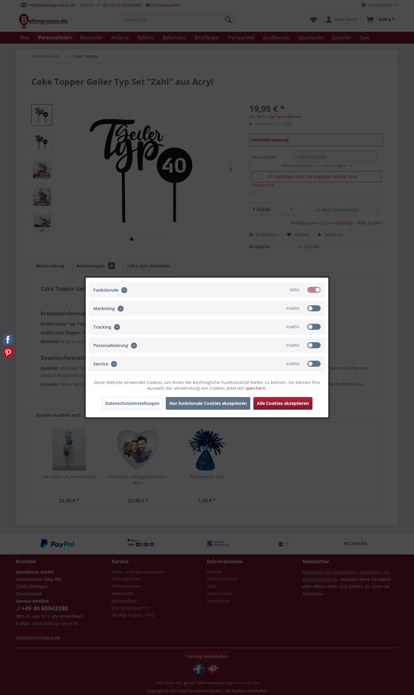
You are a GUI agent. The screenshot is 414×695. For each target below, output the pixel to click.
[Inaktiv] (314, 308)
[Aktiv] (314, 290)
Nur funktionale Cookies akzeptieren (208, 403)
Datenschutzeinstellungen (132, 403)
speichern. (256, 388)
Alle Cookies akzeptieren (283, 403)
